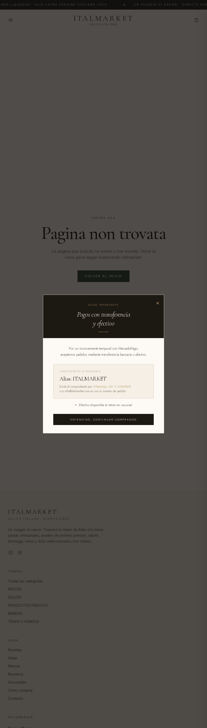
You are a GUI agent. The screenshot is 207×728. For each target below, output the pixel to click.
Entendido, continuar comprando (103, 419)
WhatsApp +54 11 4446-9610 (112, 386)
